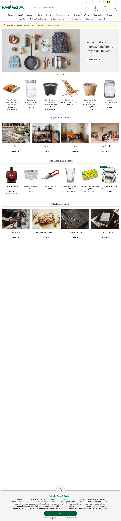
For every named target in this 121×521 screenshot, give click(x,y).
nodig (62, 499)
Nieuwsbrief (15, 2)
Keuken (45, 146)
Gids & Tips (16, 232)
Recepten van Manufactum (45, 232)
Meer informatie (71, 518)
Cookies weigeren (50, 518)
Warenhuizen (6, 2)
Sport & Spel (105, 146)
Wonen (75, 146)
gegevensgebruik (95, 499)
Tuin (15, 146)
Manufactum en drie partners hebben (31, 499)
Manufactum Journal (105, 232)
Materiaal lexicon (75, 232)
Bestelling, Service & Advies (92, 2)
